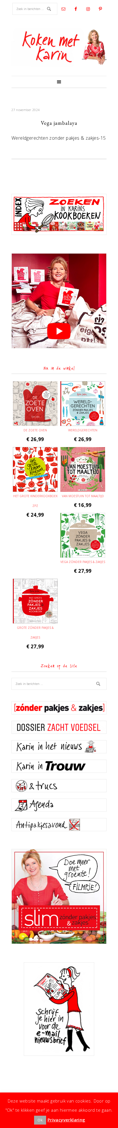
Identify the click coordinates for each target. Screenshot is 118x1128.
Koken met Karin (59, 47)
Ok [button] (40, 1120)
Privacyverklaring (66, 1120)
